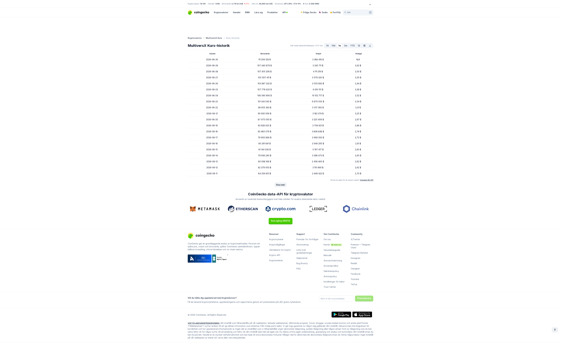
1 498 (217, 4)
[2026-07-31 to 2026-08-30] (364, 46)
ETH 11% (297, 4)
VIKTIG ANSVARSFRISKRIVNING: (204, 323)
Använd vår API (366, 180)
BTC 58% (288, 4)
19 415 (203, 4)
